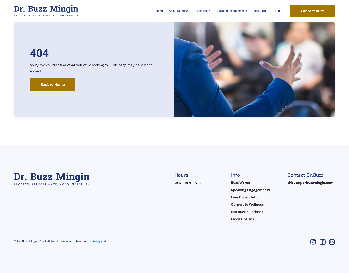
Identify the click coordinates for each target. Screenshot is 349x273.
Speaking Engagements (232, 11)
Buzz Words (240, 183)
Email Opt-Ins (242, 219)
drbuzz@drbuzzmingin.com (310, 183)
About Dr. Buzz (178, 11)
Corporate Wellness (247, 204)
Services (202, 11)
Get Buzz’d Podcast (247, 212)
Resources (259, 11)
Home (159, 11)
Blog (278, 11)
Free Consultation (246, 197)
